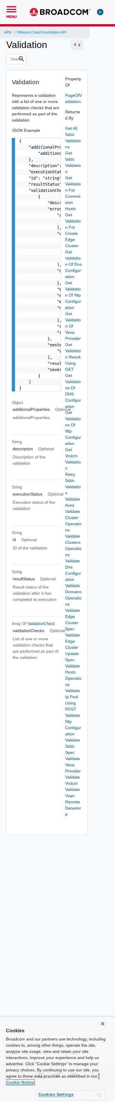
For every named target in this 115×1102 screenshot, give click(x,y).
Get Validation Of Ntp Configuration (73, 295)
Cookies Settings (56, 1094)
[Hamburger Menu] (11, 8)
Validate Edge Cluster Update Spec (72, 647)
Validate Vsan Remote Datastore (73, 802)
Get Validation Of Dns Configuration (73, 264)
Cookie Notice (20, 1082)
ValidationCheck (41, 623)
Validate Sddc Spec (72, 746)
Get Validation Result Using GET (73, 357)
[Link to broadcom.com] (60, 12)
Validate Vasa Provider (73, 764)
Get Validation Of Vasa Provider (73, 326)
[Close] (102, 1023)
